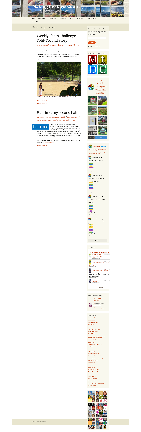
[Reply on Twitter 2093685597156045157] (89, 215)
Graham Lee (94, 271)
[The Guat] (90, 404)
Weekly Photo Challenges (50, 45)
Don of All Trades (91, 324)
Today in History (62, 18)
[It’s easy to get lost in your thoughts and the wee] (102, 120)
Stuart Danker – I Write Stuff (94, 365)
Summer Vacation (47, 120)
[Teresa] (101, 404)
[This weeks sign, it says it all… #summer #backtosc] (92, 100)
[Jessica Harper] (97, 400)
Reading (78, 116)
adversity (61, 45)
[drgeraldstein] (90, 408)
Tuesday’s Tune (52, 18)
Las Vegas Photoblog (92, 340)
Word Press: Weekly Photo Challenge (96, 383)
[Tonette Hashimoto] (101, 400)
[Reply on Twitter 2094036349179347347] (89, 192)
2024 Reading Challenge (97, 299)
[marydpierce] (93, 400)
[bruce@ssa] (105, 415)
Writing (57, 117)
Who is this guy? (42, 18)
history (48, 119)
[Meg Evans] (105, 393)
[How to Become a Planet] (90, 281)
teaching (39, 45)
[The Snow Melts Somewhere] (90, 400)
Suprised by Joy (91, 367)
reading (67, 119)
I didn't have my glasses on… (94, 329)
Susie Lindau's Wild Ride (93, 369)
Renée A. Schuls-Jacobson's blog (95, 358)
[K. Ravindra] (90, 393)
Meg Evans (90, 346)
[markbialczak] (105, 396)
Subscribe (92, 42)
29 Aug (99, 196)
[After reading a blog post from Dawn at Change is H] (102, 110)
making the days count (55, 119)
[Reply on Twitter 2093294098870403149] (89, 236)
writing (68, 120)
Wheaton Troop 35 (92, 376)
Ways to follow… (36, 22)
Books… (72, 18)
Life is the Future (91, 342)
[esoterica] (97, 423)
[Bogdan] (105, 404)
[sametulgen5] (101, 423)
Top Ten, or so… (80, 18)
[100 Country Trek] (97, 408)
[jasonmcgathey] (97, 393)
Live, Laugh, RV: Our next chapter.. (95, 344)
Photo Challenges (91, 18)
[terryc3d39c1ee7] (97, 411)
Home (33, 18)
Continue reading (42, 100)
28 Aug (99, 219)
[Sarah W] (97, 419)
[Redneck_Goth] (93, 408)
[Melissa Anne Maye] (97, 426)
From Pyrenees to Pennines (94, 327)
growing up (66, 44)
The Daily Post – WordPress (94, 371)
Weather (43, 45)
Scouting (39, 117)
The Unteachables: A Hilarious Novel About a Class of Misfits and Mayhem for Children (100, 262)
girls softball (73, 45)
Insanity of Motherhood (93, 331)
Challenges (57, 44)
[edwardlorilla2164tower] (101, 396)
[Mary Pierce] (101, 419)
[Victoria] (93, 415)
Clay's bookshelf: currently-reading (99, 252)
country (59, 116)
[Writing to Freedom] (105, 411)
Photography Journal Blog (94, 353)
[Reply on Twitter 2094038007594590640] (89, 171)
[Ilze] (101, 415)
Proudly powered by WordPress (39, 421)
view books (102, 308)
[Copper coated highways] (105, 426)
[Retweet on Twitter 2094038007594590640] (92, 171)
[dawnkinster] (101, 408)
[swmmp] (93, 423)
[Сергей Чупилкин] (97, 404)
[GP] (90, 415)
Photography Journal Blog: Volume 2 (96, 355)
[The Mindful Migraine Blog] (105, 423)
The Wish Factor (91, 374)
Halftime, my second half (57, 112)
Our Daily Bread (91, 351)
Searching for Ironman (93, 360)
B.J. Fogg (94, 257)
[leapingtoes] (90, 419)
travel (50, 117)
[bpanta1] (105, 400)
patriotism (63, 119)
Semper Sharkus (91, 362)
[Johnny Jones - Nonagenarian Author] (105, 419)
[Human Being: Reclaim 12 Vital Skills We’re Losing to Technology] (90, 270)
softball (52, 47)
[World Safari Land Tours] (101, 393)
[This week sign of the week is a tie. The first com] (92, 110)
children (65, 45)
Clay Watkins (95, 157)
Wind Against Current (92, 381)
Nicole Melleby (95, 281)
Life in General (70, 116)
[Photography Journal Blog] (93, 411)
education (68, 117)
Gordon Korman (91, 265)
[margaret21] (90, 426)
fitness (75, 117)
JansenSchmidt (91, 333)
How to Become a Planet (97, 280)
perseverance (47, 47)
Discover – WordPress (93, 322)
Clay (57, 47)
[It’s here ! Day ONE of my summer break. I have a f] (102, 130)
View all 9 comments (42, 145)
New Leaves (90, 349)
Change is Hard (91, 317)
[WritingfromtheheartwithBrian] (97, 415)
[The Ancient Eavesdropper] (97, 396)
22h (99, 157)
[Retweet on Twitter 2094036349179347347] (92, 192)
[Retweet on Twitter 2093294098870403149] (92, 236)
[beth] (90, 396)
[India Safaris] (105, 408)
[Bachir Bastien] (101, 426)
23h (99, 175)
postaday (71, 44)
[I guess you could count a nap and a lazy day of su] (92, 130)
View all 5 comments (42, 103)
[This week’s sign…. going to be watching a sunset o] (92, 120)
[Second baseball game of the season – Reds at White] (102, 100)
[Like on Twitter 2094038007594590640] (94, 171)
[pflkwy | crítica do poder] (101, 411)
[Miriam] (93, 426)
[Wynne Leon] (93, 396)
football (38, 119)
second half (72, 119)
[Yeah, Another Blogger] (93, 404)
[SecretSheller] (90, 423)
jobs (65, 116)
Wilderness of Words (92, 378)
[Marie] (93, 393)
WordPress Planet (92, 385)
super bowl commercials (56, 120)
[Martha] (93, 419)
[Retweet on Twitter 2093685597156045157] (92, 215)
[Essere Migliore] (90, 411)
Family (61, 44)
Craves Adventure (92, 320)
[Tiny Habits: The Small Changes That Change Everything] (90, 255)
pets (75, 116)
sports (75, 44)
